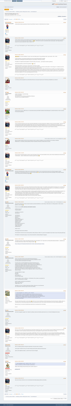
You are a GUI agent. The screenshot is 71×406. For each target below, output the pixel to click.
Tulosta (65, 19)
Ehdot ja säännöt (60, 404)
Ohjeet (57, 404)
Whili (7, 361)
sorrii (7, 38)
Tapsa (7, 92)
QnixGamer (8, 22)
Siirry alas (6, 19)
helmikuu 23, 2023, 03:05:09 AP (19, 310)
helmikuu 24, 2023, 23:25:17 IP (19, 378)
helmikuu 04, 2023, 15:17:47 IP (19, 121)
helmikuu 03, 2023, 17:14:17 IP (19, 108)
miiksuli (8, 108)
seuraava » (64, 16)
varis (7, 202)
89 (19, 19)
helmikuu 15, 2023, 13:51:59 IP (19, 238)
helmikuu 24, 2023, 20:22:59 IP (19, 361)
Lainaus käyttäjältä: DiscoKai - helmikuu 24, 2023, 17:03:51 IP (26, 363)
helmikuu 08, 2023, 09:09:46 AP (19, 169)
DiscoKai (8, 344)
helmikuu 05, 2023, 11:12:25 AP (19, 152)
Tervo (7, 78)
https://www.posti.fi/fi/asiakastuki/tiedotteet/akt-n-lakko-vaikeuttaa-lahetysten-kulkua (29, 243)
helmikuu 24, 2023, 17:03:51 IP (19, 344)
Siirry (51, 398)
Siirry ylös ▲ (65, 404)
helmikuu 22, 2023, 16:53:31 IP (19, 290)
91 (21, 19)
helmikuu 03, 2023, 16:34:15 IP (19, 92)
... (13, 19)
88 (18, 19)
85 (14, 19)
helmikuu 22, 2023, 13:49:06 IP (19, 256)
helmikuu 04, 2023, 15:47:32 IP (19, 138)
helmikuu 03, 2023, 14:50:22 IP (19, 54)
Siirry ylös (6, 394)
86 (15, 19)
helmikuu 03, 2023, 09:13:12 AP (19, 22)
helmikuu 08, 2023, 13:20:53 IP (19, 185)
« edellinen (60, 16)
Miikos (7, 290)
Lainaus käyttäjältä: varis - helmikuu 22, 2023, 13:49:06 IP (25, 292)
